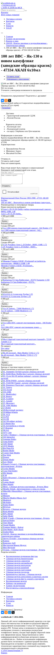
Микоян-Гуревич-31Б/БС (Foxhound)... (17, 266)
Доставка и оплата (14, 19)
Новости (9, 26)
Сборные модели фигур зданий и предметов (25, 579)
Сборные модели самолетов (18, 561)
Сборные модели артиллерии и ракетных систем (27, 577)
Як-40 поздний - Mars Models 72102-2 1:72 (19, 355)
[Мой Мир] (9, 612)
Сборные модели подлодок (17, 572)
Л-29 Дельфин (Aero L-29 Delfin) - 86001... (19, 247)
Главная (9, 36)
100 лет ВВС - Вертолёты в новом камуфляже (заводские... (26, 202)
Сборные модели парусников (18, 570)
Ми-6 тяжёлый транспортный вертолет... (18, 344)
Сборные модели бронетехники (19, 559)
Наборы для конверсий (16, 583)
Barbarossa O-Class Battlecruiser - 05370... (18, 282)
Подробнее (6, 108)
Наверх (4, 653)
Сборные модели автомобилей (19, 563)
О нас (8, 23)
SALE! (9, 28)
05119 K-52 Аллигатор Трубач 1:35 (16, 296)
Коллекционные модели (16, 581)
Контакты (10, 21)
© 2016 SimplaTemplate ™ (12, 650)
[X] (9, 100)
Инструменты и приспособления (20, 588)
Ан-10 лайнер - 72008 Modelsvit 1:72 (16, 311)
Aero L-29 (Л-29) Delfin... (11, 214)
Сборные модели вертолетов (18, 565)
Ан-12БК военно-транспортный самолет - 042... (21, 230)
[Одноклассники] (6, 100)
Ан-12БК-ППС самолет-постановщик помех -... (21, 327)
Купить (4, 221)
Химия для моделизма (15, 39)
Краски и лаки (12, 41)
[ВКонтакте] (2, 100)
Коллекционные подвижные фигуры (22, 556)
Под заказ (5, 348)
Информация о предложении (18, 79)
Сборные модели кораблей (17, 568)
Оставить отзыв (13, 76)
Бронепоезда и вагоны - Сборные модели (23, 574)
